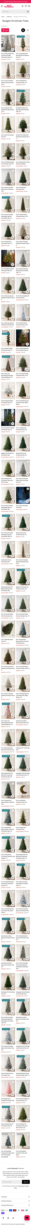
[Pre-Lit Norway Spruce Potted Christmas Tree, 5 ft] (8, 656)
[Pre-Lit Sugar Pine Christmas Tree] (23, 817)
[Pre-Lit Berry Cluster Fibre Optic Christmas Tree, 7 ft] (23, 871)
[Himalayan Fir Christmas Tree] (23, 737)
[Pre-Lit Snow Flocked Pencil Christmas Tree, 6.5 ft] (8, 70)
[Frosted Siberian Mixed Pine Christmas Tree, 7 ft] (23, 1063)
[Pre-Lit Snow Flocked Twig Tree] (23, 495)
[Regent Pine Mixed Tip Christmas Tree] (8, 442)
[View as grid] (23, 30)
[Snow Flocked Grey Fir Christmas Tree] (8, 1063)
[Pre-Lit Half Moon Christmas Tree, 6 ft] (23, 789)
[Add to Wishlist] (13, 37)
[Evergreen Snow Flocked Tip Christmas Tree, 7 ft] (23, 762)
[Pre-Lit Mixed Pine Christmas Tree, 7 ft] (8, 231)
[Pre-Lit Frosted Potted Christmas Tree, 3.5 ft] (23, 363)
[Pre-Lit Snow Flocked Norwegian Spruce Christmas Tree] (8, 495)
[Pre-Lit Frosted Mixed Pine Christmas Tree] (8, 603)
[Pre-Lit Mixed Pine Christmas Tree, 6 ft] (23, 417)
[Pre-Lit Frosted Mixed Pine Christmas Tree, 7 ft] (23, 603)
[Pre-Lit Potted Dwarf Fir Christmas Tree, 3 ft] (8, 258)
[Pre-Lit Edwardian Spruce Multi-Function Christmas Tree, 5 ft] (8, 817)
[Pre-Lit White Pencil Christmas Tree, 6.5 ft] (23, 312)
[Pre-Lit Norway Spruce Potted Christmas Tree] (8, 312)
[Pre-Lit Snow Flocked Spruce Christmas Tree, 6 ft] (8, 1035)
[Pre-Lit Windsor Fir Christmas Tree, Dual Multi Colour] (8, 468)
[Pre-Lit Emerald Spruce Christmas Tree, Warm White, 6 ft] (23, 683)
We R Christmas (9, 1224)
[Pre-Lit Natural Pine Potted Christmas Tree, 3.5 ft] (8, 97)
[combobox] (15, 12)
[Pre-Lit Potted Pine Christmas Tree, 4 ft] (23, 70)
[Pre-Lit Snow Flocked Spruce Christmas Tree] (23, 898)
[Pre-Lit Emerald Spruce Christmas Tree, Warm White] (23, 390)
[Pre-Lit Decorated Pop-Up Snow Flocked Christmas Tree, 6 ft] (8, 43)
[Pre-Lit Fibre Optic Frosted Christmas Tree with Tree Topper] (8, 1140)
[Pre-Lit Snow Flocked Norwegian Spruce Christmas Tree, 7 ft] (8, 204)
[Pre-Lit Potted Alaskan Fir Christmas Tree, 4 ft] (23, 337)
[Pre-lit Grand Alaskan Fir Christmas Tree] (23, 285)
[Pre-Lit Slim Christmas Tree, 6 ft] (8, 124)
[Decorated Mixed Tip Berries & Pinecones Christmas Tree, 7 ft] (23, 844)
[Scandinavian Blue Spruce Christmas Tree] (23, 710)
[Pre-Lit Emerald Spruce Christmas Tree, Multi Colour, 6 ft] (8, 871)
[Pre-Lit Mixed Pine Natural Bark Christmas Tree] (8, 789)
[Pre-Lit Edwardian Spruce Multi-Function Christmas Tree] (23, 629)
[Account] (23, 6)
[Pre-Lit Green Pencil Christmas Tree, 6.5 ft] (23, 204)
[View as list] (28, 30)
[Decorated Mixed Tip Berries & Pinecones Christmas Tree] (8, 576)
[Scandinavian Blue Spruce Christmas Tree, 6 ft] (8, 952)
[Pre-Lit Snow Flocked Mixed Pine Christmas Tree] (8, 177)
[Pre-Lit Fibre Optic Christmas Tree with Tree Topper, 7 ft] (8, 844)
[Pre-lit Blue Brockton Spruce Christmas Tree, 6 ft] (23, 925)
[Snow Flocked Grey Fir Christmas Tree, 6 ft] (8, 1113)
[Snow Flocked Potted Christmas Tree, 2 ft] (8, 390)
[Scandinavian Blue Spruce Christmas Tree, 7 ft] (8, 925)
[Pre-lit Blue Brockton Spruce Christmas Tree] (8, 737)
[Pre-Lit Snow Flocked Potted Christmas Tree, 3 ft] (8, 683)
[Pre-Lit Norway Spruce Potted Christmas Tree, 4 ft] (8, 285)
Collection (9, 16)
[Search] (28, 12)
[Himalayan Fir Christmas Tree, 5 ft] (8, 981)
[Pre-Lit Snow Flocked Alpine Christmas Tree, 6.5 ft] (23, 549)
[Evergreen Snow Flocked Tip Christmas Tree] (23, 981)
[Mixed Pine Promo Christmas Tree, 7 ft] (23, 522)
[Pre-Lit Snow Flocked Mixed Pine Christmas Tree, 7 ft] (23, 258)
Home (2, 16)
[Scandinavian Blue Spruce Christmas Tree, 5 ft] (23, 1006)
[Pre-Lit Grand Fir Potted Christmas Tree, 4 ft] (8, 417)
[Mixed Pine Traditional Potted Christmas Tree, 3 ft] (23, 124)
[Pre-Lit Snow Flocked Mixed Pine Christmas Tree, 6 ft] (23, 468)
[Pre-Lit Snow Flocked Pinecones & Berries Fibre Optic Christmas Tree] (23, 952)
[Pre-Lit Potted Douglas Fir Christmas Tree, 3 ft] (8, 151)
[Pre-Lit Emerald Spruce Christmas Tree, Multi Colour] (8, 898)
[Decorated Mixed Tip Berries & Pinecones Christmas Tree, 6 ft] (8, 762)
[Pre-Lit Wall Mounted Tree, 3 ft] (8, 629)
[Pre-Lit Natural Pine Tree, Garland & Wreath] (23, 151)
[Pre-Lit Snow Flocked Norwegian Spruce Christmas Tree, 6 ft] (8, 522)
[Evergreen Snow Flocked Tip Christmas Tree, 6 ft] (23, 1035)
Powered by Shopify (19, 1224)
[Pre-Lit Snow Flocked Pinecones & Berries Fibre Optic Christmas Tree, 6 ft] (8, 1006)
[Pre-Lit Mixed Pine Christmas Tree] (23, 177)
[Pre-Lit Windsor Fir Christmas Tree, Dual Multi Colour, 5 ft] (23, 1113)
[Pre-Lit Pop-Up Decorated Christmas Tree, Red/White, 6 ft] (8, 363)
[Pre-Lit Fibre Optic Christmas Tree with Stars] (23, 1140)
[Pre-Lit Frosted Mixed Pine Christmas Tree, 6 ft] (23, 656)
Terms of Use (21, 1186)
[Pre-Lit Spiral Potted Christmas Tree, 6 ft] (8, 337)
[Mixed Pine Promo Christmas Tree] (8, 549)
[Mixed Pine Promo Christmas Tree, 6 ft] (23, 442)
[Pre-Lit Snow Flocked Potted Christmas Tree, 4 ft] (23, 231)
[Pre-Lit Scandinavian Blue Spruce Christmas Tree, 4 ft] (23, 43)
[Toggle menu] (2, 6)
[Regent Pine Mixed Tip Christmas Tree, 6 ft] (23, 576)
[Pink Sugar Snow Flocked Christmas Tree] (8, 1088)
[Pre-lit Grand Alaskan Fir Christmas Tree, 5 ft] (23, 1088)
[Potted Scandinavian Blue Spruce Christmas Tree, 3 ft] (23, 97)
